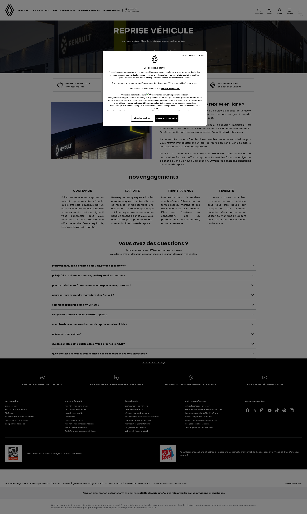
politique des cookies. (170, 88)
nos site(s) (160, 100)
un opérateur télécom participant (146, 103)
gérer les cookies (142, 118)
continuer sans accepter (193, 55)
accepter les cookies (166, 118)
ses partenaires (127, 72)
